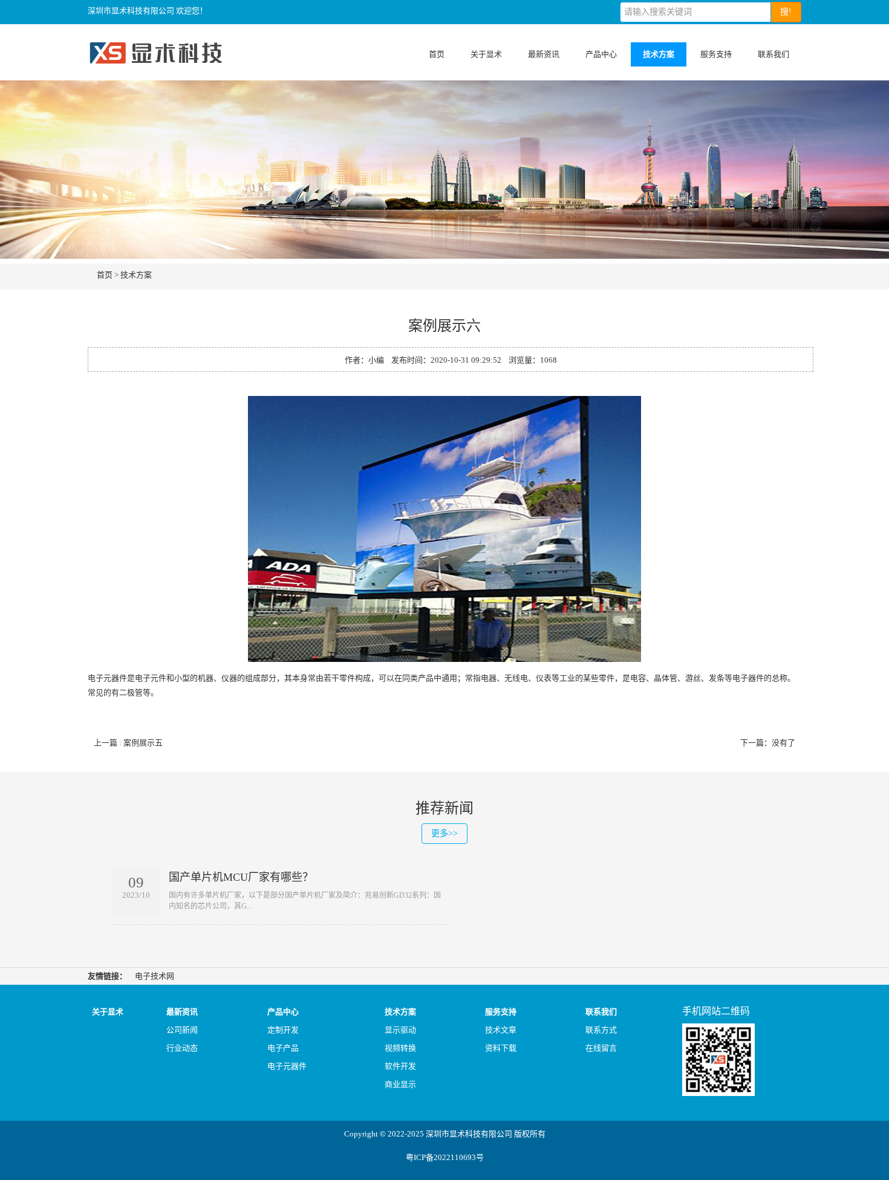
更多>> (444, 833)
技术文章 (500, 1029)
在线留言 (601, 1047)
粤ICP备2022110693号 (445, 1157)
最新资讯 (543, 54)
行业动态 (182, 1047)
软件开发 (400, 1066)
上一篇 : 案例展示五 (128, 742)
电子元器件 (287, 1066)
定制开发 (283, 1029)
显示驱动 (400, 1029)
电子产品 (283, 1047)
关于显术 (486, 54)
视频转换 (400, 1047)
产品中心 (601, 54)
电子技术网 (154, 976)
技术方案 (658, 54)
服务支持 (716, 54)
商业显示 (400, 1084)
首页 (436, 54)
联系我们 (773, 54)
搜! (786, 11)
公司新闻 (182, 1029)
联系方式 (601, 1029)
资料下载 (500, 1047)
